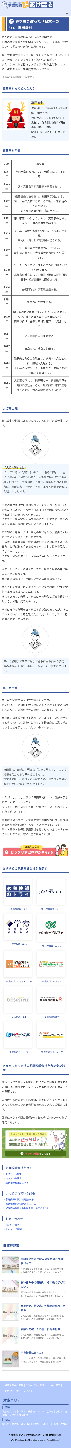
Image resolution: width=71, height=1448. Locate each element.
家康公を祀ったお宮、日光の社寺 (40, 1329)
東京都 (15, 1423)
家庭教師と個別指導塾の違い (20, 1199)
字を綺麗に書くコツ (32, 1352)
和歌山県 (23, 1414)
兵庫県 (31, 1411)
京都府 (49, 1411)
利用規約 (9, 1390)
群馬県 (54, 1423)
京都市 (59, 1411)
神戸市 (40, 1411)
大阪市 (15, 1411)
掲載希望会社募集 (14, 1385)
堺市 (23, 1411)
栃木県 (63, 1423)
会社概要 (55, 1385)
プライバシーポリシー (37, 1385)
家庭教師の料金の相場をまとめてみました (27, 1208)
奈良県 (12, 1414)
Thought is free (53, 1440)
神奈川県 (25, 1423)
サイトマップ (23, 1390)
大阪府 (5, 1411)
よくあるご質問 (13, 1229)
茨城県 (45, 1423)
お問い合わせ (12, 1224)
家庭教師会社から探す (17, 1182)
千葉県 (36, 1423)
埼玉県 (5, 1423)
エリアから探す (13, 1174)
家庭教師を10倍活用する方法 (20, 1203)
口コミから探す (13, 1178)
